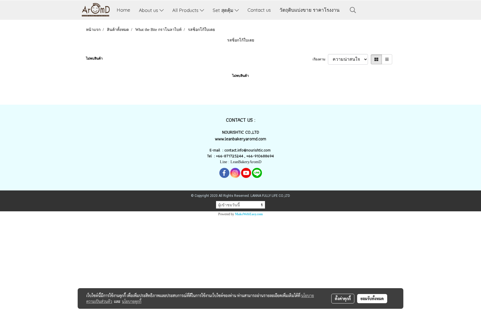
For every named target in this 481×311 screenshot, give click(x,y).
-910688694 (263, 156)
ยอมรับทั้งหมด (372, 298)
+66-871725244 (229, 156)
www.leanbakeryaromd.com (240, 138)
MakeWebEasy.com (249, 214)
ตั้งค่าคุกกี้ (343, 298)
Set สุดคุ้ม (224, 10)
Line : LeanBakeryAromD (240, 162)
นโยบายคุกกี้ (131, 301)
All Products (186, 10)
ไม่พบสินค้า (94, 58)
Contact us (259, 10)
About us (149, 10)
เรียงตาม (320, 59)
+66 (249, 156)
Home (123, 10)
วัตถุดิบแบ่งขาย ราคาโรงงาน (309, 10)
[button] (353, 10)
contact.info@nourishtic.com (248, 150)
